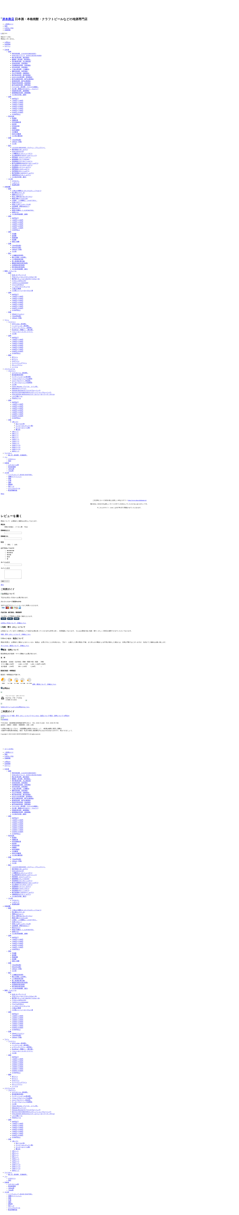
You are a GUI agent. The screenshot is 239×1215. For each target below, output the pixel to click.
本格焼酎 (7, 187)
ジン (5, 457)
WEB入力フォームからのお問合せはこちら (15, 707)
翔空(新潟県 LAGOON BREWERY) (24, 53)
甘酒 (9, 480)
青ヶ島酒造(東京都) (18, 261)
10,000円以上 (16, 114)
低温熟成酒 (15, 185)
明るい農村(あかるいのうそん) (22, 196)
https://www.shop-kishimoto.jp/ (137, 500)
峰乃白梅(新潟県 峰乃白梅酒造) (23, 79)
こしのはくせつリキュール (21, 286)
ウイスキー (8, 453)
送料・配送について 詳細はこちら (44, 684)
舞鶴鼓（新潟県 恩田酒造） (21, 59)
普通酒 (14, 118)
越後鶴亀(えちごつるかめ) (20, 159)
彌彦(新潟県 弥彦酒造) (20, 71)
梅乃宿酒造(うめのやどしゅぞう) (23, 173)
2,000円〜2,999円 (17, 102)
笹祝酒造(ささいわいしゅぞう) (22, 161)
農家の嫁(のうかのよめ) (20, 198)
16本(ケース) (16, 445)
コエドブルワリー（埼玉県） (21, 380)
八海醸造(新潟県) (17, 255)
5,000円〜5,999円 (17, 108)
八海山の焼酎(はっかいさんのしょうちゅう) (26, 190)
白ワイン (15, 359)
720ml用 (10, 471)
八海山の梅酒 (16, 288)
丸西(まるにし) (17, 202)
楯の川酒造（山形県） (19, 257)
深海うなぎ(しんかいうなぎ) (21, 204)
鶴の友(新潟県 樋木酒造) (20, 57)
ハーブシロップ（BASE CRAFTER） (20, 474)
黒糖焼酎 (15, 237)
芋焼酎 (14, 234)
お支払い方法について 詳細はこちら (13, 623)
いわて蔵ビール (17, 396)
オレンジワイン (17, 365)
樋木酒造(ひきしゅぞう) (20, 149)
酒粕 (9, 482)
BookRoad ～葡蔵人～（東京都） (23, 330)
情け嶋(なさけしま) (18, 192)
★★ (8, 557)
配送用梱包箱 (12, 490)
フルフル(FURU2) (18, 284)
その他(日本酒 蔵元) (19, 177)
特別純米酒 (15, 126)
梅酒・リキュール (10, 271)
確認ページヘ (5, 581)
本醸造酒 (15, 120)
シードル (15, 367)
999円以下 (15, 98)
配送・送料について (56, 715)
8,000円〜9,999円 (17, 112)
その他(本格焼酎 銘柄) (20, 214)
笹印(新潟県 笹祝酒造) (20, 67)
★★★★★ (10, 550)
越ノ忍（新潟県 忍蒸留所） (18, 455)
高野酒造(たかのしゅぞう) (20, 169)
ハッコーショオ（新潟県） (21, 326)
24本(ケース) (16, 449)
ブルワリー (12, 371)
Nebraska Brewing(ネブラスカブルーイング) (26, 390)
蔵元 (9, 145)
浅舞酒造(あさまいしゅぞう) (21, 175)
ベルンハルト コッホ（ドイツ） (22, 331)
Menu (2, 494)
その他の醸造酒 (17, 136)
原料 (9, 232)
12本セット (15, 441)
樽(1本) (18, 429)
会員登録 (7, 44)
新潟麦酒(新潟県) (17, 375)
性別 (2, 542)
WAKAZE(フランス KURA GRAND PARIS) (27, 55)
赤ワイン (15, 357)
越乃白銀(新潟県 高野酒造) (21, 85)
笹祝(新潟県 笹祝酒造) (20, 63)
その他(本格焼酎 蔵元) (20, 269)
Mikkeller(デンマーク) (19, 388)
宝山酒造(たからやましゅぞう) (22, 165)
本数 (9, 420)
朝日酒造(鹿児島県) (18, 267)
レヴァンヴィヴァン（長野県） (22, 328)
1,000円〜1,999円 (17, 100)
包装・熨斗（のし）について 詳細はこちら (16, 634)
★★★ (8, 555)
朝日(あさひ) (16, 208)
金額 (9, 96)
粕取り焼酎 (15, 241)
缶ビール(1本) (20, 424)
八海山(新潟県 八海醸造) (20, 69)
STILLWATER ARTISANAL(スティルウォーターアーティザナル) (33, 394)
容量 (9, 138)
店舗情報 (7, 30)
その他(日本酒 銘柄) (19, 95)
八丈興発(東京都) (17, 259)
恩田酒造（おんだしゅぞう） (21, 157)
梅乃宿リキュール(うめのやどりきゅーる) (26, 279)
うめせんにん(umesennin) (20, 283)
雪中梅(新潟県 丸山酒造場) (21, 61)
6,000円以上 (16, 230)
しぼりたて (15, 183)
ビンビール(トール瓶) (23, 427)
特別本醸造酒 (16, 122)
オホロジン (12, 459)
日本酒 (6, 49)
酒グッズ (11, 486)
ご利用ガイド (8, 24)
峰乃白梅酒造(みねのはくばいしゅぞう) (25, 163)
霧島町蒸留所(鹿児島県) (20, 263)
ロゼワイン (15, 361)
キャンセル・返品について (40, 715)
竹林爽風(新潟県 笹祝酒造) (21, 65)
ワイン (6, 320)
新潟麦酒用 (12, 467)
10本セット (15, 439)
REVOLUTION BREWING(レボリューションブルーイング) (31, 392)
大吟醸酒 (15, 132)
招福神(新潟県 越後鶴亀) (20, 91)
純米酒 (14, 124)
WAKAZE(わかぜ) (18, 151)
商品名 (3, 524)
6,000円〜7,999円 (17, 110)
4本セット (15, 433)
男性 (8, 544)
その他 (14, 143)
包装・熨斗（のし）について (21, 715)
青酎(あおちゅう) (17, 194)
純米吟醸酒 (15, 130)
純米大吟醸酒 (16, 134)
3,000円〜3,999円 (17, 104)
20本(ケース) (16, 447)
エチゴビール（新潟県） (20, 373)
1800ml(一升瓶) (17, 142)
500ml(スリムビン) (18, 314)
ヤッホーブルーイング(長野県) (22, 382)
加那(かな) (15, 212)
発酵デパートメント (15, 476)
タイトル (4, 562)
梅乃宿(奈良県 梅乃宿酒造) (21, 75)
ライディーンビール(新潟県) (21, 377)
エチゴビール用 (13, 465)
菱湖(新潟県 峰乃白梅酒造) (21, 81)
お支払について (6, 715)
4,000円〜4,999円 (17, 106)
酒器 (9, 478)
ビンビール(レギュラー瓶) (24, 426)
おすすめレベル (6, 548)
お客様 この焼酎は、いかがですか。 (24, 200)
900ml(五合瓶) (16, 247)
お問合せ (7, 42)
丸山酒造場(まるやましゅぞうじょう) (24, 155)
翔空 (9, 461)
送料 (5, 26)
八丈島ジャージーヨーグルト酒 (22, 290)
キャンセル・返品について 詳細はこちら (15, 645)
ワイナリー (12, 322)
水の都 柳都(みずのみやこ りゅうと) (25, 89)
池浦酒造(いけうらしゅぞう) (21, 167)
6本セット (15, 435)
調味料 (10, 484)
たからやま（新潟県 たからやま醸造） (25, 87)
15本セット (15, 443)
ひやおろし (15, 181)
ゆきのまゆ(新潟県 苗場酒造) (22, 77)
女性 (15, 544)
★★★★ (9, 552)
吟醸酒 (14, 128)
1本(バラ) (15, 422)
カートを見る (8, 749)
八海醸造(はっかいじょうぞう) (22, 153)
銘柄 (9, 51)
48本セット (15, 451)
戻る (2, 585)
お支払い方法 (8, 28)
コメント (4, 568)
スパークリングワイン (19, 363)
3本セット (15, 431)
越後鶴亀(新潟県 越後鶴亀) (21, 93)
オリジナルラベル (14, 488)
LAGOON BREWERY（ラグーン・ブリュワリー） (29, 147)
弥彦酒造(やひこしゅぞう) (20, 171)
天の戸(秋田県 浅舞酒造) (20, 73)
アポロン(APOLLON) (19, 281)
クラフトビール (9, 369)
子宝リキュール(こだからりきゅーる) (24, 277)
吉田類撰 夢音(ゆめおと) (20, 206)
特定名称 (11, 116)
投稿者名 (4, 530)
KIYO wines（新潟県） (19, 324)
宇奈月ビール (16, 398)
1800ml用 (11, 469)
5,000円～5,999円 (17, 228)
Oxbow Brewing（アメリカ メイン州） (25, 386)
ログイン (7, 46)
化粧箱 (6, 463)
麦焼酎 (14, 236)
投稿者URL (4, 536)
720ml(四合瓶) (16, 140)
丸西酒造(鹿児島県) (18, 265)
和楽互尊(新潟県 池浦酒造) (21, 83)
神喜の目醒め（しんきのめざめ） (23, 210)
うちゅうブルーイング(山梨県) (22, 379)
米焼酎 (14, 239)
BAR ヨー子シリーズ (19, 275)
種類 (9, 355)
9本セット (15, 437)
